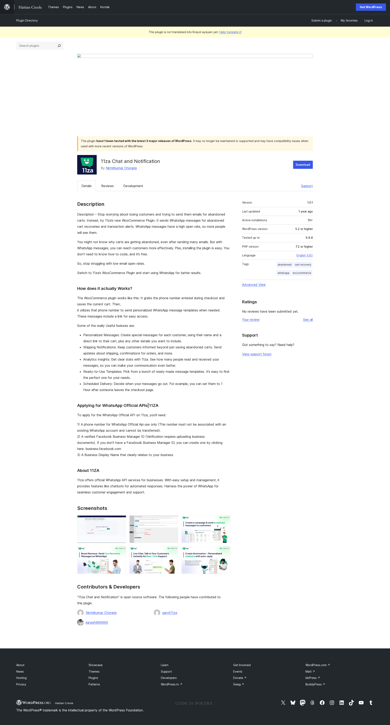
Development (133, 186)
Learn (164, 665)
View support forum (256, 354)
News (20, 671)
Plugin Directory (27, 20)
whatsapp (283, 272)
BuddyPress (315, 684)
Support (307, 186)
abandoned (284, 264)
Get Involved (242, 665)
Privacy (21, 684)
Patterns (94, 684)
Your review (251, 320)
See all (308, 320)
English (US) (305, 255)
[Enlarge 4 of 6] (121, 552)
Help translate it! (230, 32)
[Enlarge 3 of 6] (225, 521)
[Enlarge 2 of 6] (173, 521)
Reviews (107, 186)
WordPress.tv (171, 684)
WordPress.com (318, 665)
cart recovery (303, 264)
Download (303, 164)
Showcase (96, 665)
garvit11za (169, 613)
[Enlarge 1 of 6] (121, 521)
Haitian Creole (64, 703)
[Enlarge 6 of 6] (225, 552)
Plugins (93, 677)
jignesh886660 (97, 622)
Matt (310, 671)
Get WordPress (371, 7)
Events (237, 671)
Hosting (21, 677)
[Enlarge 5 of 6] (173, 552)
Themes (94, 671)
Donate (240, 677)
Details (86, 186)
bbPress (313, 677)
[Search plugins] (59, 46)
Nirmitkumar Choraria (121, 168)
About (20, 665)
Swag (238, 684)
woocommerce (302, 272)
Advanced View (254, 285)
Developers (169, 677)
